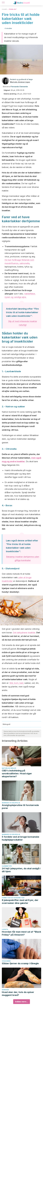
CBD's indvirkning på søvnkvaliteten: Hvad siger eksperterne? (17, 773)
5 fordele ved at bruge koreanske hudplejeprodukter (20, 838)
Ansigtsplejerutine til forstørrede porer (20, 806)
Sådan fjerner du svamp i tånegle (20, 963)
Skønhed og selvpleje (11, 803)
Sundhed (5, 990)
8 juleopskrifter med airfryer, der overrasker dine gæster (20, 901)
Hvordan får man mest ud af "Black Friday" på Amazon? (21, 933)
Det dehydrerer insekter (24, 632)
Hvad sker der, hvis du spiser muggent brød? (18, 993)
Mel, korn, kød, (17, 683)
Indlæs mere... (21, 1001)
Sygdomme (6, 961)
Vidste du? (13, 9)
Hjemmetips (7, 866)
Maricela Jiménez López (20, 82)
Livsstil (4, 9)
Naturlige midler (9, 768)
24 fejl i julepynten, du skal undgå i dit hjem (21, 870)
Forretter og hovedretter (13, 898)
